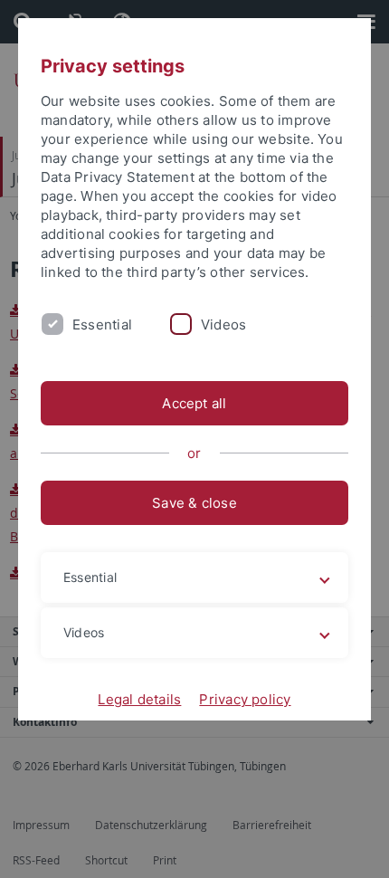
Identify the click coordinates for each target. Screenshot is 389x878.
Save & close (194, 502)
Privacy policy (244, 699)
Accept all (194, 403)
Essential (102, 324)
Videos (223, 324)
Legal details (139, 699)
